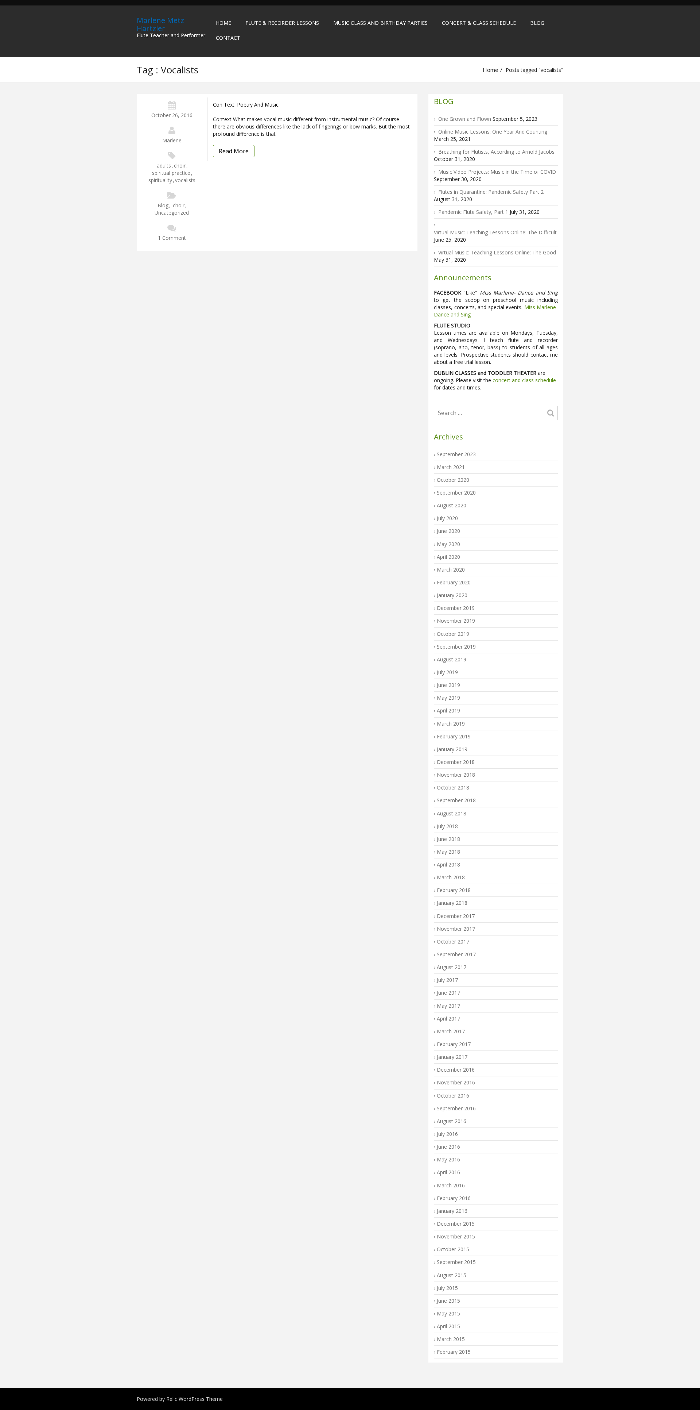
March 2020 (451, 569)
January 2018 (452, 902)
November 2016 (456, 1082)
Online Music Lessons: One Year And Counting (492, 131)
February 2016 (454, 1198)
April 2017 (448, 1018)
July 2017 (447, 979)
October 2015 (453, 1249)
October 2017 (453, 941)
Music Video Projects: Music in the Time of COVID (497, 171)
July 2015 (447, 1287)
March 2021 (451, 467)
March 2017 (451, 1031)
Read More (234, 151)
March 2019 (451, 723)
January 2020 (452, 595)
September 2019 (456, 646)
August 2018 (451, 813)
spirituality (160, 180)
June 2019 (448, 684)
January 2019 (452, 749)
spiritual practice (171, 172)
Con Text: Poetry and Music (246, 104)
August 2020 (451, 505)
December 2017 (456, 916)
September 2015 (456, 1262)
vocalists (185, 180)
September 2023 (456, 454)
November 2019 (456, 620)
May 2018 (448, 851)
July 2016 (447, 1133)
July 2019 (447, 672)
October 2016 (453, 1095)
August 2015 (451, 1275)
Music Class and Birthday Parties (380, 22)
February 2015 (454, 1351)
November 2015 (456, 1236)
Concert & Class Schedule (479, 22)
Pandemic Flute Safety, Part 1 (473, 211)
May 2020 (448, 544)
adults (164, 165)
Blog (537, 22)
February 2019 (454, 736)
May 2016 (448, 1159)
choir (180, 165)
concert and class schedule (523, 380)
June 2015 (448, 1300)
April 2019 (448, 710)
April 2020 (448, 556)
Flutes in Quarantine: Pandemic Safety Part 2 (491, 191)
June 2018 (448, 838)
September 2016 (456, 1108)
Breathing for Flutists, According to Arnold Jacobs (496, 151)
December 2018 (456, 761)
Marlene (172, 140)
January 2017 (452, 1056)
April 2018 (448, 864)
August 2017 (451, 967)
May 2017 (448, 1005)
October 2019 (453, 633)
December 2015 (456, 1223)
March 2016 (451, 1185)
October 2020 (453, 479)
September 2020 (456, 492)
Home (223, 22)
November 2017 (456, 928)
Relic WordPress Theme (194, 1398)
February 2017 (454, 1044)
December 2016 (456, 1069)
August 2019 (451, 659)
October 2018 (453, 787)
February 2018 (454, 890)
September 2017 (456, 954)
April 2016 (448, 1172)
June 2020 (448, 530)
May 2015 (448, 1313)
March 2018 (451, 877)
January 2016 (452, 1210)
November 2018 (456, 774)
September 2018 (456, 800)
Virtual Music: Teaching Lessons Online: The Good (497, 252)
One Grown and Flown (464, 118)
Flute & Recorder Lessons (282, 22)
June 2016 (448, 1146)
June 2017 (448, 992)
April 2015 (448, 1326)
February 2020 (454, 582)
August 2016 (451, 1121)
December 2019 (456, 607)
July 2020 (447, 518)
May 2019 (448, 697)
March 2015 (451, 1339)
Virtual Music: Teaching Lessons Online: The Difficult (495, 232)
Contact (228, 37)
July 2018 (447, 826)
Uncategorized (172, 212)
